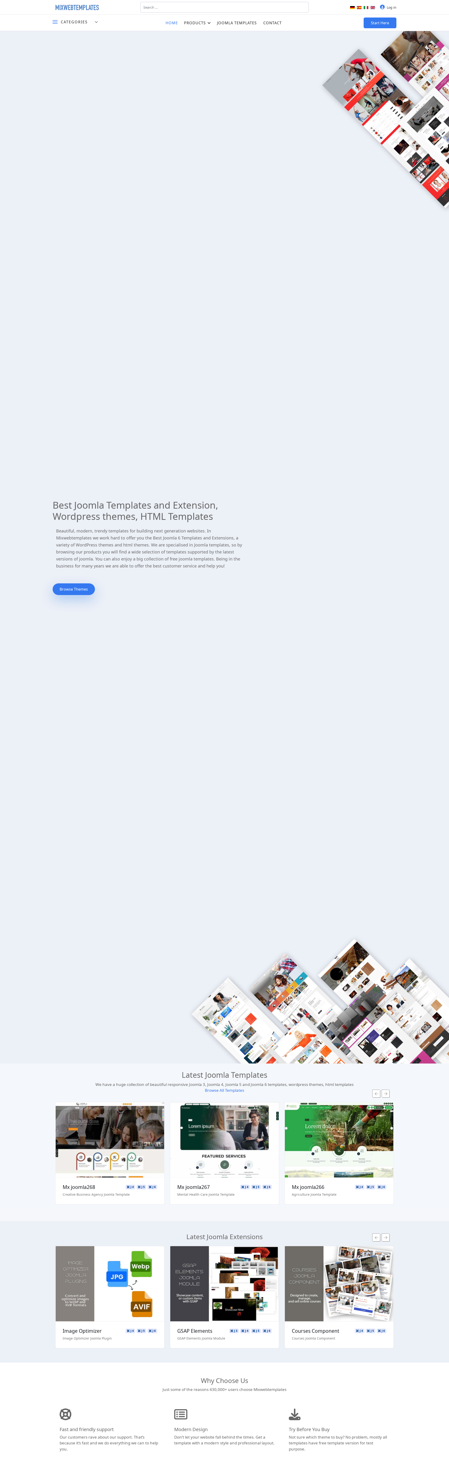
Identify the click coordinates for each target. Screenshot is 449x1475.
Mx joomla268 (79, 1187)
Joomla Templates (237, 22)
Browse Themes (74, 589)
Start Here (380, 22)
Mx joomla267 (193, 1187)
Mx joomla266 (308, 1187)
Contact (272, 22)
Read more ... (110, 1126)
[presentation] (376, 1093)
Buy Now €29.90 (110, 1153)
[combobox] (224, 7)
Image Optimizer (82, 1331)
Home (172, 22)
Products (195, 22)
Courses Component (315, 1331)
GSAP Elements (194, 1331)
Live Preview (110, 1140)
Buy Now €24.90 (110, 1297)
